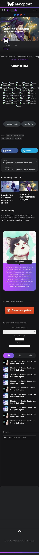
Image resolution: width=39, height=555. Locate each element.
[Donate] (24, 15)
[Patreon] (21, 15)
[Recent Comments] (30, 355)
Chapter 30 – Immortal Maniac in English (27, 197)
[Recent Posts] (8, 355)
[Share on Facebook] (10, 35)
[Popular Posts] (19, 355)
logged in (14, 215)
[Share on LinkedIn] (21, 35)
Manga (6, 49)
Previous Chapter (12, 124)
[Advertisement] (19, 463)
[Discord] (18, 15)
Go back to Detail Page (19, 59)
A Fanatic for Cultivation (15, 135)
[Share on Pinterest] (15, 35)
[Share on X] (6, 35)
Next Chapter (28, 124)
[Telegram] (14, 15)
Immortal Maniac (7, 139)
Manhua (18, 139)
